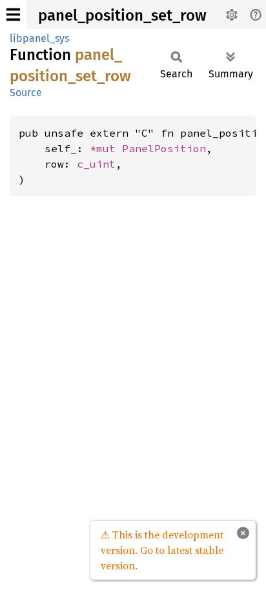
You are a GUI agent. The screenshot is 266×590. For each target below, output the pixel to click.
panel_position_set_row (122, 15)
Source (26, 92)
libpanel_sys (39, 38)
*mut (106, 148)
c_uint (96, 163)
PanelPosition (164, 148)
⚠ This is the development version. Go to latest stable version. (162, 550)
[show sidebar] (13, 14)
